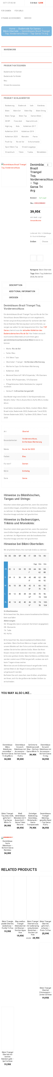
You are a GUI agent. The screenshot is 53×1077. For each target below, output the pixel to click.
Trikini (21, 152)
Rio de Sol (20, 142)
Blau (24, 456)
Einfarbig (26, 471)
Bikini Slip (28, 111)
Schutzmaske (34, 142)
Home (12, 28)
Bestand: (33, 198)
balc (32, 106)
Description (15, 285)
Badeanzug (9, 106)
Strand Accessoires (12, 85)
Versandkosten (35, 220)
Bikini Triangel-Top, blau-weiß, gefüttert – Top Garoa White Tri (7, 818)
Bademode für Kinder (12, 76)
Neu (5, 81)
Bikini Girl (17, 111)
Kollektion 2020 (11, 137)
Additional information (22, 291)
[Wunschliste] (33, 258)
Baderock (22, 106)
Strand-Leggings (29, 147)
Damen (25, 464)
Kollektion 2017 (29, 126)
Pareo (35, 137)
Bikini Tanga (10, 116)
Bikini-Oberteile (11, 31)
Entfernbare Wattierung (32, 442)
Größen (33, 242)
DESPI (7, 121)
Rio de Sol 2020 (28, 449)
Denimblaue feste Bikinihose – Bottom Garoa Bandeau (7, 845)
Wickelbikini (41, 152)
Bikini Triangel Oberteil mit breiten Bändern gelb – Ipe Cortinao (7, 1056)
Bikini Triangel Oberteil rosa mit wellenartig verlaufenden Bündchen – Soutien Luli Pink (33, 928)
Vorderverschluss (29, 439)
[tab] (14, 285)
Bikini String (41, 111)
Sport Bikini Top (11, 147)
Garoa (24, 478)
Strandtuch (10, 152)
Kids (17, 126)
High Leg (8, 126)
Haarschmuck (31, 121)
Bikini (7, 111)
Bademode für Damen (29, 28)
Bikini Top (23, 116)
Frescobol (18, 121)
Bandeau (41, 106)
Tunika (30, 152)
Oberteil (25, 431)
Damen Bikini (36, 116)
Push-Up (8, 142)
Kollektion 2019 (28, 131)
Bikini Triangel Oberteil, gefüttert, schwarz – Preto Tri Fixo (45, 925)
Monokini (25, 137)
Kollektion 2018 (11, 131)
